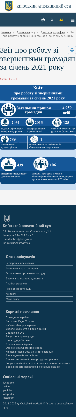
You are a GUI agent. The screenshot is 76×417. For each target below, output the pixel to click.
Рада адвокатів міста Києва (22, 355)
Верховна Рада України (20, 321)
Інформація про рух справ (22, 268)
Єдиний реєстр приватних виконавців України (33, 366)
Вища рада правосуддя (20, 336)
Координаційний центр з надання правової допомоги (38, 363)
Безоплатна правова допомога (24, 278)
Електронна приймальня (20, 263)
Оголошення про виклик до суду (25, 273)
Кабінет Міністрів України (21, 325)
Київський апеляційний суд (44, 6)
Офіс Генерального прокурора (24, 347)
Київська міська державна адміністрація (29, 351)
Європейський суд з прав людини (26, 329)
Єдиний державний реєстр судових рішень (32, 359)
